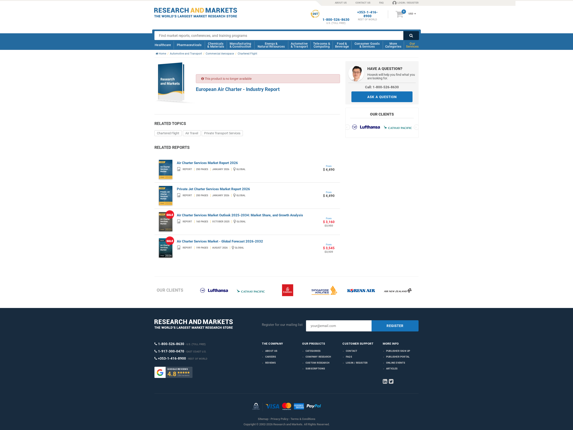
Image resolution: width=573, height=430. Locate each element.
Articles (392, 368)
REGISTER (395, 326)
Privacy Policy (279, 419)
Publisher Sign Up (398, 351)
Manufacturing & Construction (240, 45)
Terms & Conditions (303, 419)
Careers (270, 356)
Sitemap (263, 419)
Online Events (395, 362)
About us (271, 351)
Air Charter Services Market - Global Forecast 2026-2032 (220, 241)
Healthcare (163, 45)
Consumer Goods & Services (367, 45)
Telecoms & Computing (321, 45)
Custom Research (317, 362)
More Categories (393, 45)
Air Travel (191, 133)
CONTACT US (362, 2)
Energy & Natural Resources (271, 45)
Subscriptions (315, 368)
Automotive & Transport (299, 45)
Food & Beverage (342, 45)
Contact (351, 351)
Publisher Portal (398, 356)
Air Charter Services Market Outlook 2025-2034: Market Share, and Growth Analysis (240, 215)
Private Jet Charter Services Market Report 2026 (213, 189)
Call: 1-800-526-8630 (382, 87)
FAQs (349, 356)
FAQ (381, 2)
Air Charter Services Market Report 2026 (207, 163)
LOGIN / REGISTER (408, 2)
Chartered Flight (168, 133)
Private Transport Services (222, 133)
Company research (318, 356)
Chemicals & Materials (215, 45)
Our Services (412, 45)
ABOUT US (341, 2)
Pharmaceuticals (189, 45)
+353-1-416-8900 (367, 14)
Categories (313, 351)
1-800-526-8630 (336, 20)
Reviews (270, 362)
